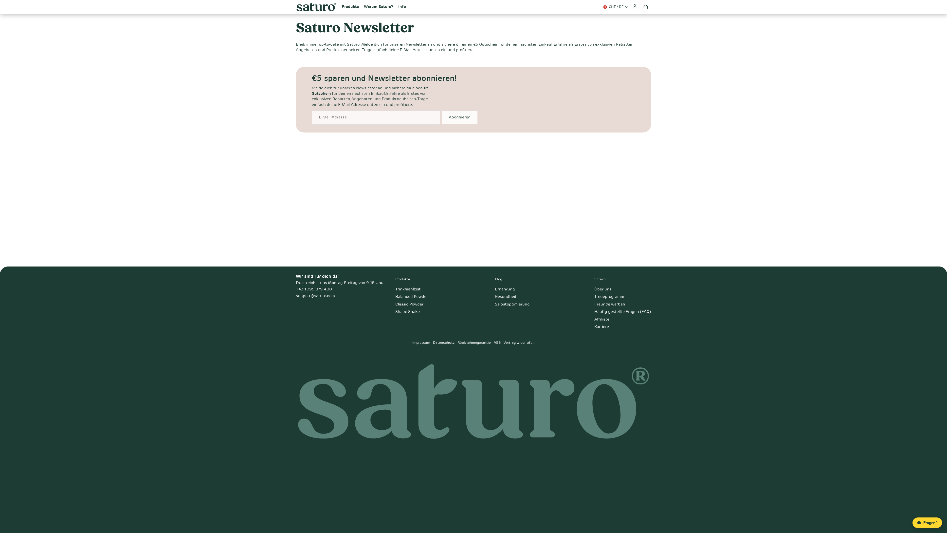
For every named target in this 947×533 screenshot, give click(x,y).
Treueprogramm (609, 297)
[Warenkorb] (645, 6)
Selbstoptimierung (512, 304)
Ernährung (505, 289)
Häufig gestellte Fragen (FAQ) (622, 312)
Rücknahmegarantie (474, 342)
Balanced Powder (411, 297)
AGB (497, 342)
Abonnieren (460, 117)
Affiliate (601, 320)
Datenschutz (444, 342)
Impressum (421, 342)
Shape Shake (407, 312)
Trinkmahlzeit (408, 289)
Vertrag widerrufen (519, 342)
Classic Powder (409, 304)
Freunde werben (609, 304)
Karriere (601, 327)
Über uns (602, 289)
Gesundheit (506, 297)
